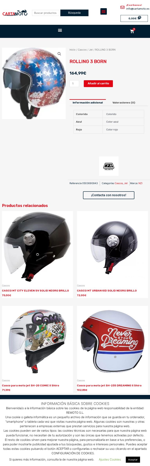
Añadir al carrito (98, 83)
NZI (140, 183)
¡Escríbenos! (134, 5)
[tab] (88, 102)
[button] (103, 11)
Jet (91, 49)
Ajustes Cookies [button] (110, 459)
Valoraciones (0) (123, 102)
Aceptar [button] (133, 459)
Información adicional (88, 102)
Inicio (73, 49)
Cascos (82, 49)
